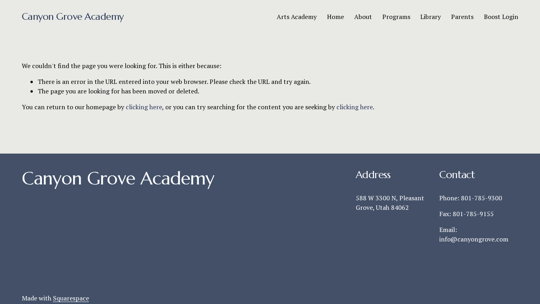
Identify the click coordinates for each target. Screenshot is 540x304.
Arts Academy (297, 16)
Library (430, 16)
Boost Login (501, 16)
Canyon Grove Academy (73, 16)
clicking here (144, 107)
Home (335, 16)
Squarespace (71, 298)
